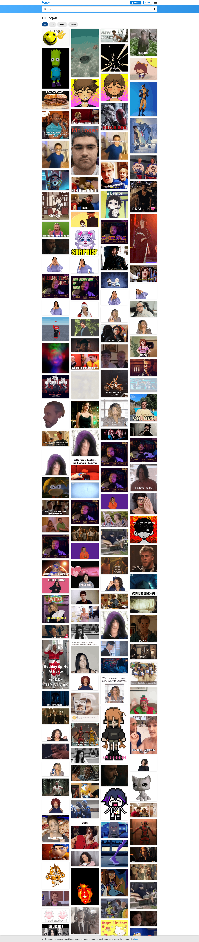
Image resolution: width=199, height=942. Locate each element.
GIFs (52, 24)
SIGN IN (147, 2)
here (136, 939)
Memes (73, 24)
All (45, 24)
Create (137, 2)
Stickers (62, 24)
